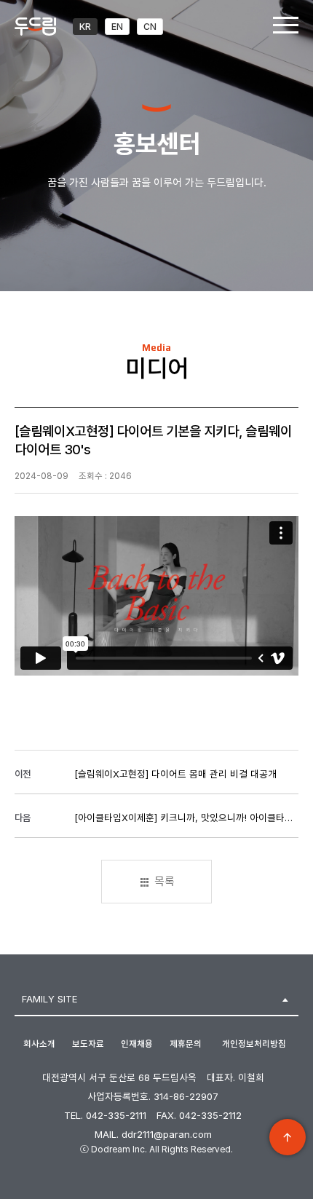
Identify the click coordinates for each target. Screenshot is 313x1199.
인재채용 (137, 1044)
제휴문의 (186, 1044)
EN (117, 26)
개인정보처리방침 (254, 1044)
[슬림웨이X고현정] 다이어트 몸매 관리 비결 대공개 (175, 774)
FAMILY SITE (49, 999)
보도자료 (88, 1044)
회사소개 (39, 1044)
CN (149, 26)
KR (85, 26)
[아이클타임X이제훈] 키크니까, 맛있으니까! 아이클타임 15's (185, 817)
